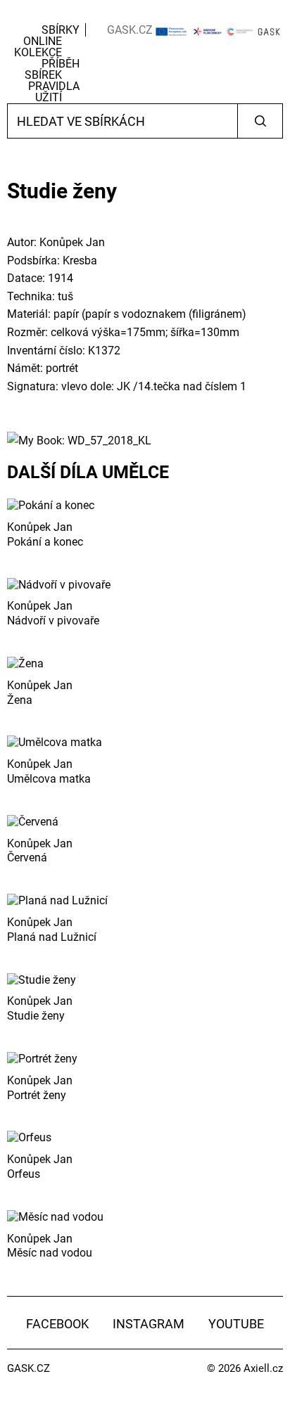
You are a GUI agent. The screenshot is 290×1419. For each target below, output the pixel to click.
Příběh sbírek (52, 69)
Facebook (57, 1323)
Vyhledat (260, 121)
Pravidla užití (54, 91)
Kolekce (38, 52)
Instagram (148, 1323)
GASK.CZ (130, 30)
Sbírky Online (51, 35)
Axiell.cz (263, 1368)
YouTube (236, 1323)
